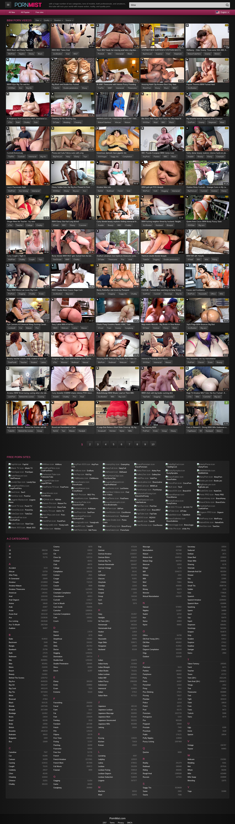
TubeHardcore (140, 502)
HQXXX (152, 518)
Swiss (190, 653)
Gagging (56, 781)
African (118, 122)
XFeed (55, 225)
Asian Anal (13, 614)
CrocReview (157, 525)
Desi (55, 642)
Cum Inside (57, 607)
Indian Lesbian (104, 674)
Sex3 (23, 492)
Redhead (110, 191)
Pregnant (146, 724)
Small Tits (192, 586)
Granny (208, 54)
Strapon (191, 632)
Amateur (12, 582)
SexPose (91, 512)
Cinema (56, 547)
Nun (144, 618)
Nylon (122, 431)
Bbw (10, 664)
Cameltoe (12, 752)
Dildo (55, 646)
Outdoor (214, 191)
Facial (55, 706)
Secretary (191, 547)
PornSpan (29, 472)
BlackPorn (147, 88)
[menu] (8, 5)
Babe (11, 639)
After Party (13, 575)
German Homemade (106, 564)
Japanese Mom (104, 717)
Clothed (56, 561)
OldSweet (123, 472)
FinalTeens (124, 498)
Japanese (102, 706)
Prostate (146, 727)
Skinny (190, 582)
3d (10, 554)
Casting (41, 397)
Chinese (12, 781)
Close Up (57, 557)
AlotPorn (11, 191)
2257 (104, 823)
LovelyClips (31, 482)
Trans (190, 710)
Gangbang (129, 328)
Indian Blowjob (104, 667)
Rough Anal (147, 773)
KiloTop (88, 474)
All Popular (25, 12)
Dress (219, 431)
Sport (190, 614)
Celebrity (12, 770)
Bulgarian (12, 738)
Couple (32, 260)
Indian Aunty (103, 664)
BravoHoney (221, 498)
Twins (190, 717)
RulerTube (29, 524)
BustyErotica (171, 503)
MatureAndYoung (142, 496)
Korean (101, 745)
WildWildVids (203, 473)
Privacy (121, 823)
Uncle (190, 731)
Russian (146, 777)
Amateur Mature (15, 586)
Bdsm (11, 667)
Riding (214, 260)
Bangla (11, 646)
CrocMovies (126, 512)
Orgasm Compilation (151, 649)
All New (12, 12)
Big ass (76, 191)
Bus (10, 742)
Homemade (102, 625)
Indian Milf (102, 678)
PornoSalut (124, 530)
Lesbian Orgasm (104, 773)
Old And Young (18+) (151, 639)
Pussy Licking (148, 742)
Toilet (190, 703)
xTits (10, 122)
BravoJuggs (189, 525)
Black (40, 54)
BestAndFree (14, 520)
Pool (144, 710)
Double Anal (58, 660)
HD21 (55, 328)
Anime (11, 603)
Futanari (56, 770)
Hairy (68, 157)
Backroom (13, 642)
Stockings (168, 294)
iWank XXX (30, 528)
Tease (190, 674)
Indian (100, 660)
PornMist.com (117, 818)
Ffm (55, 731)
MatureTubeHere (194, 54)
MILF (76, 54)
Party (145, 678)
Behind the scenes (26, 397)
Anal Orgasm (14, 600)
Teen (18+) (192, 678)
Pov (122, 260)
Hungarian (102, 646)
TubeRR (89, 526)
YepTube (146, 397)
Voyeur (190, 749)
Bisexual (12, 699)
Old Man (146, 642)
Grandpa (101, 586)
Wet (189, 766)
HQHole (58, 500)
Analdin (191, 157)
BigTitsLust (147, 54)
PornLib (101, 54)
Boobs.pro (218, 481)
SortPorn (191, 122)
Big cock (69, 294)
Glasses (101, 579)
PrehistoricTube (47, 477)
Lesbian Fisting (104, 770)
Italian (100, 692)
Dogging (164, 191)
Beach (11, 671)
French (56, 756)
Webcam (64, 328)
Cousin (56, 586)
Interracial (119, 54)
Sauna (145, 795)
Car (20, 328)
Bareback (12, 649)
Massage (146, 547)
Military (146, 575)
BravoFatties (171, 479)
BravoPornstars (141, 467)
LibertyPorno (203, 467)
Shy (189, 579)
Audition (12, 628)
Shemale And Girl (194, 572)
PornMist (28, 5)
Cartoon (12, 759)
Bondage (12, 713)
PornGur (27, 496)
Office (213, 294)
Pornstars (146, 713)
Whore (190, 770)
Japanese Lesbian (105, 710)
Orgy (145, 653)
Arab (11, 607)
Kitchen (113, 431)
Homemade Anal (104, 628)
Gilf (99, 572)
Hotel (100, 635)
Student (34, 362)
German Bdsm (104, 557)
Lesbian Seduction (105, 777)
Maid (155, 122)
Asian (11, 610)
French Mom (58, 763)
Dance (55, 632)
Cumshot (82, 225)
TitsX (180, 487)
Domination (57, 657)
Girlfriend (101, 575)
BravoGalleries (172, 521)
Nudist (145, 614)
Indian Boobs (103, 671)
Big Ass (12, 681)
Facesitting (57, 703)
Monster (64, 362)
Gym (100, 600)
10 (152, 444)
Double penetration (70, 88)
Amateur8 (102, 431)
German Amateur (105, 554)
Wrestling (191, 781)
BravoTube (61, 507)
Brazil (11, 720)
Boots (11, 717)
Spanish (191, 596)
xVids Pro (186, 529)
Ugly (189, 727)
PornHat (101, 294)
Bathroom (12, 657)
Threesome (132, 88)
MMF (110, 88)
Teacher (19, 225)
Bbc (10, 660)
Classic (201, 362)
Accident (12, 568)
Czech (55, 621)
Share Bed (192, 557)
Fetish (120, 191)
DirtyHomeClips (110, 478)
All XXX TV (187, 507)
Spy (189, 618)
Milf (144, 572)
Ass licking (23, 191)
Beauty (200, 157)
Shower (190, 575)
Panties (157, 157)
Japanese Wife (104, 724)
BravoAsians (77, 485)
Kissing (101, 738)
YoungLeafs (94, 522)
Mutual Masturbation (151, 596)
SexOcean (57, 260)
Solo (36, 122)
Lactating (101, 756)
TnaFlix (101, 88)
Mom (222, 122)
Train (109, 328)
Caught (11, 766)
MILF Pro (91, 495)
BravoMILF (156, 510)
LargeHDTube (46, 483)
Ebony (31, 54)
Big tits (29, 88)
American (12, 593)
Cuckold (21, 157)
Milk (144, 579)
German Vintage (104, 568)
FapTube (153, 514)
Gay (99, 547)
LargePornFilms (15, 488)
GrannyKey (125, 464)
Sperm (190, 610)
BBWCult (153, 486)
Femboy (56, 720)
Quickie (146, 752)
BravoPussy (126, 526)
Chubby (27, 122)
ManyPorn (218, 477)
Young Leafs (64, 525)
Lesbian (101, 766)
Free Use (57, 752)
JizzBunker (57, 54)
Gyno (100, 603)
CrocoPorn (187, 483)
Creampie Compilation (62, 593)
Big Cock (12, 688)
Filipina (56, 735)
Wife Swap (192, 777)
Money (145, 589)
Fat (54, 713)
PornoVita (29, 510)
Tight (189, 699)
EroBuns (90, 471)
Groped (101, 593)
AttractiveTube (78, 505)
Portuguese (147, 717)
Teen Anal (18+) (194, 681)
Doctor (56, 649)
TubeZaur (28, 514)
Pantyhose (147, 674)
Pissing (146, 696)
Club (55, 564)
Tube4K (152, 521)
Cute (55, 618)
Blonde (11, 706)
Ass (20, 88)
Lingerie (101, 781)
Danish (56, 635)
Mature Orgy (148, 561)
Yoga (189, 791)
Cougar (56, 579)
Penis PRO (219, 495)
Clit (54, 554)
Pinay (145, 688)
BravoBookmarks (110, 505)
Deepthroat (57, 639)
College (29, 225)
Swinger (191, 649)
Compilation (127, 157)
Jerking (101, 727)
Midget (145, 568)
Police (145, 703)
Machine (101, 791)
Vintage (191, 745)
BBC (110, 54)
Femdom (56, 724)
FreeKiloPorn (203, 509)
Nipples (22, 54)
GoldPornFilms (46, 471)
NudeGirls (218, 491)
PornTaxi (153, 506)
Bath (18, 122)
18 (10, 550)
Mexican (146, 564)
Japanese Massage (106, 713)
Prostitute (146, 731)
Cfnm (11, 773)
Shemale (191, 568)
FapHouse (192, 431)
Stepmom (178, 54)
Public (145, 735)
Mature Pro (62, 503)
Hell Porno (92, 530)
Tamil (190, 667)
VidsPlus (153, 478)
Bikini (11, 696)
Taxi (63, 431)
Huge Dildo (102, 642)
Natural (85, 362)
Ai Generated (14, 579)
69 (201, 431)
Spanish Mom (193, 603)
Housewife (203, 294)
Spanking (191, 607)
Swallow (191, 646)
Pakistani (146, 667)
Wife (206, 260)
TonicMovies (46, 496)
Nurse (145, 621)
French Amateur (59, 759)
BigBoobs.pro (203, 487)
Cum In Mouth (59, 603)
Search (227, 5)
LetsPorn (11, 397)
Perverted (146, 685)
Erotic (41, 294)
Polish (145, 706)
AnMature (91, 509)
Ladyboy (101, 759)
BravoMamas (171, 497)
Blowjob (170, 225)
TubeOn (56, 88)
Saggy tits (115, 157)
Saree (145, 791)
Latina (74, 328)
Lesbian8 (11, 328)
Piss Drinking (148, 692)
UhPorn (120, 509)
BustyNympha (172, 473)
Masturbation (148, 550)
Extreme (56, 692)
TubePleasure (14, 478)
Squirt (190, 621)
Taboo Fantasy (193, 664)
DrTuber (56, 122)
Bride (11, 724)
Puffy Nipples (148, 738)
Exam (55, 688)
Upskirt (190, 735)
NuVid (100, 191)
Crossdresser (58, 596)
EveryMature (77, 491)
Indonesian (102, 685)
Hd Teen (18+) (103, 621)
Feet (168, 54)
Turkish (190, 713)
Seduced (191, 550)
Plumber (146, 699)
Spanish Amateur (194, 600)
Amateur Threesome (17, 589)
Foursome (57, 749)
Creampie (220, 157)
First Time (57, 738)
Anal (67, 54)
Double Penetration (60, 664)
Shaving (191, 564)
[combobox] (179, 5)
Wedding (66, 122)
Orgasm (146, 646)
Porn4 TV (28, 506)
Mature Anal (147, 557)
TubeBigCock (171, 467)
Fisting (56, 742)
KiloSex (58, 529)
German (101, 550)
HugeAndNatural (110, 485)
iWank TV (29, 468)
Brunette (12, 731)
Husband (159, 225)
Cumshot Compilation (61, 614)
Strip (189, 635)
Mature (127, 122)
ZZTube (183, 511)
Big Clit (12, 685)
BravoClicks (220, 502)
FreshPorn (61, 521)
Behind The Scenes (16, 678)
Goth (155, 191)
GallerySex (156, 474)
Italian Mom (102, 696)
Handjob (82, 431)
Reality (145, 763)
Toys (85, 157)
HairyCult (122, 468)
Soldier (190, 589)
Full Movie (57, 766)
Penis (145, 681)
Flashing (56, 745)
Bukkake (12, 735)
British (217, 54)
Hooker (101, 632)
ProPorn (11, 294)
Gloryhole (102, 582)
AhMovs (58, 464)
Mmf (144, 582)
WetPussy (218, 519)
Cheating (77, 122)
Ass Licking (13, 621)
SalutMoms (93, 498)
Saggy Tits (147, 788)
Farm (55, 710)
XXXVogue (102, 157)
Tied (189, 696)
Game (55, 784)
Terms (112, 823)
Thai (189, 688)
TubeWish (186, 515)
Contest (56, 575)
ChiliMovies (94, 478)
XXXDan (11, 88)
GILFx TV (60, 511)
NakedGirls (219, 522)
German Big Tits (104, 561)
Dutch (55, 671)
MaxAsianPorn (78, 519)
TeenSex (216, 526)
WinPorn (11, 54)
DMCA (129, 823)
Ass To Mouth (14, 625)
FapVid (25, 464)
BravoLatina (157, 482)
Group (39, 431)
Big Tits (12, 692)
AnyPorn (146, 157)
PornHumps (157, 490)
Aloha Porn (156, 471)
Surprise (159, 54)
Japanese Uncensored (107, 720)
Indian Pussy (103, 681)
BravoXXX (187, 491)
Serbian (191, 554)
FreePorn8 (12, 362)
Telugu (190, 685)
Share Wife (192, 561)
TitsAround (124, 516)
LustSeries (124, 488)
